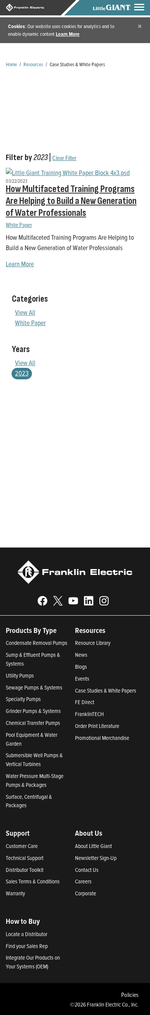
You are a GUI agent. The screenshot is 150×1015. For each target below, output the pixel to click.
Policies (129, 994)
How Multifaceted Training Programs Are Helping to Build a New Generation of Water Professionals (71, 201)
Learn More (68, 34)
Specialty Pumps (23, 699)
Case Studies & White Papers (105, 690)
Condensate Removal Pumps (36, 643)
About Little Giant (93, 846)
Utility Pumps (20, 675)
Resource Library (92, 643)
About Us (88, 833)
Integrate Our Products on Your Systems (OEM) (33, 961)
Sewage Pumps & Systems (34, 687)
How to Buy (23, 921)
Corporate (85, 893)
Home (11, 64)
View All (25, 312)
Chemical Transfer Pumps (33, 723)
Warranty (15, 893)
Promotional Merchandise (102, 738)
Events (82, 678)
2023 (21, 373)
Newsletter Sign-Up (96, 858)
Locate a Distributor (26, 934)
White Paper (19, 225)
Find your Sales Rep (27, 946)
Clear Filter (64, 158)
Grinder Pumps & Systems (33, 711)
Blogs (81, 667)
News (81, 655)
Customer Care (22, 846)
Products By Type (31, 630)
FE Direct (84, 702)
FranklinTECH (89, 714)
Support (18, 833)
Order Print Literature (97, 726)
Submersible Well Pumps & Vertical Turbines (34, 759)
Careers (83, 881)
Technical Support (24, 858)
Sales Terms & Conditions (33, 881)
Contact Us (86, 870)
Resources (33, 64)
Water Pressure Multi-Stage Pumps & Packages (34, 780)
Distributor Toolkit (24, 870)
